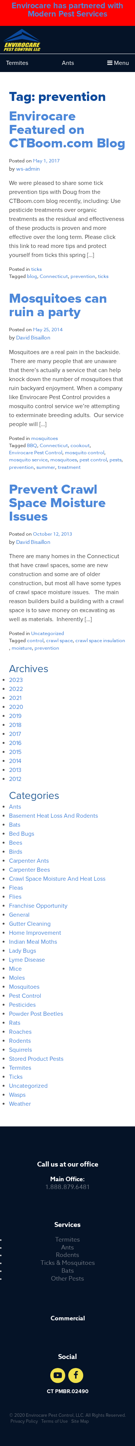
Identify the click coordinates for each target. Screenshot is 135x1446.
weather (20, 1104)
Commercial (68, 1319)
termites (20, 1068)
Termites (17, 63)
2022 (16, 689)
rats (14, 1023)
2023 (16, 680)
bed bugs (21, 834)
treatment (69, 467)
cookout (80, 445)
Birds (15, 852)
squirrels (20, 1050)
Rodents (67, 1255)
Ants (68, 63)
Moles (17, 978)
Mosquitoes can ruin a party (58, 305)
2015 (15, 752)
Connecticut (54, 276)
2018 (15, 725)
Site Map (80, 1421)
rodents (20, 1041)
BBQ (32, 445)
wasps (17, 1095)
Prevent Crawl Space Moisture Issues (57, 503)
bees (15, 843)
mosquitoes (44, 438)
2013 (15, 770)
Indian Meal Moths (33, 942)
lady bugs (22, 951)
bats (14, 825)
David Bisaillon (33, 337)
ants (15, 807)
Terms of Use (54, 1421)
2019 (15, 716)
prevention (82, 276)
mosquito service (28, 459)
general (19, 915)
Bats (68, 1271)
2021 (15, 698)
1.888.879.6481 (67, 1183)
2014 (15, 761)
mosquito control (84, 452)
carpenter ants (29, 861)
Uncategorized (47, 633)
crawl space (59, 640)
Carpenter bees (29, 870)
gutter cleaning (30, 924)
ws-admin (28, 168)
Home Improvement (35, 933)
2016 (15, 743)
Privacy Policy (24, 1421)
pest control (93, 459)
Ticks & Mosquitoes (67, 1263)
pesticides (22, 1005)
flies (15, 897)
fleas (16, 888)
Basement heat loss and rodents (53, 816)
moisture (22, 647)
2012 (15, 779)
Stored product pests (36, 1059)
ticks (36, 269)
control (35, 640)
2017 (15, 734)
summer (45, 467)
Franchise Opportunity (38, 906)
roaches (20, 1032)
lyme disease (27, 960)
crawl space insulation (100, 640)
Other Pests (67, 1279)
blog (32, 276)
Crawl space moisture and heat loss (57, 879)
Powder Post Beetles (36, 1014)
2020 (16, 707)
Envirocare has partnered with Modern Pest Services (67, 10)
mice (15, 969)
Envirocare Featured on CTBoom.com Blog (67, 130)
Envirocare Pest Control (35, 452)
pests (116, 459)
